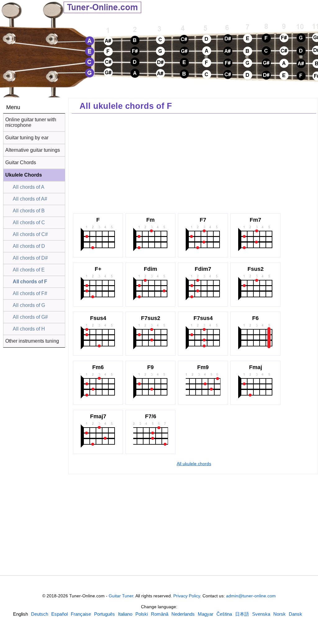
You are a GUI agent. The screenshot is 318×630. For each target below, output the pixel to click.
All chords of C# (30, 234)
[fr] (81, 614)
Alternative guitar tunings (32, 150)
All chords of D (29, 246)
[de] (39, 614)
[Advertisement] (194, 161)
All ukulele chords (194, 463)
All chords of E (29, 269)
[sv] (261, 614)
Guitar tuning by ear (26, 137)
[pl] (141, 614)
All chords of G (29, 305)
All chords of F (30, 281)
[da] (295, 614)
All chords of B (29, 210)
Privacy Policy (186, 595)
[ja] (242, 614)
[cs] (224, 614)
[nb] (279, 614)
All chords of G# (30, 317)
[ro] (159, 614)
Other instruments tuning (32, 341)
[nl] (183, 614)
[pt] (104, 614)
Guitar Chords (20, 162)
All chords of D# (30, 258)
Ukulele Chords (23, 175)
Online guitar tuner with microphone (30, 122)
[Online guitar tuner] (56, 7)
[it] (125, 614)
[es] (59, 614)
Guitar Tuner (121, 595)
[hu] (205, 614)
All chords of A (28, 187)
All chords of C (29, 222)
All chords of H (29, 328)
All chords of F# (30, 293)
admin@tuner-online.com (251, 595)
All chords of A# (30, 199)
